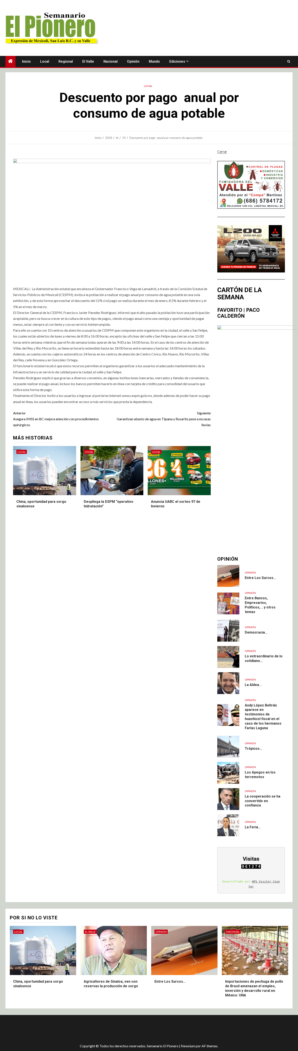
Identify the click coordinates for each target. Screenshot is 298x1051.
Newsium (188, 1046)
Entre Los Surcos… (260, 578)
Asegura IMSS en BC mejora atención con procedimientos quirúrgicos (56, 419)
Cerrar (222, 151)
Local (44, 61)
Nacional (110, 61)
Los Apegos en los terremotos (260, 774)
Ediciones (177, 61)
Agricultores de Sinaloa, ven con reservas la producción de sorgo (111, 983)
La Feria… (253, 827)
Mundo (154, 61)
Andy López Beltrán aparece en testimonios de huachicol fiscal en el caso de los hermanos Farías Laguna (263, 716)
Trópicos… (253, 748)
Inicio (26, 61)
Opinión (133, 61)
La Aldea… (253, 685)
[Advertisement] (83, 1029)
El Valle (88, 61)
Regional (65, 61)
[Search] (288, 61)
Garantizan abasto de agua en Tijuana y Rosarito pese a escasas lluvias (164, 419)
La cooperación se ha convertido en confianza (262, 801)
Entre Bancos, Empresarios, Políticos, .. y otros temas (260, 605)
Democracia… (256, 632)
